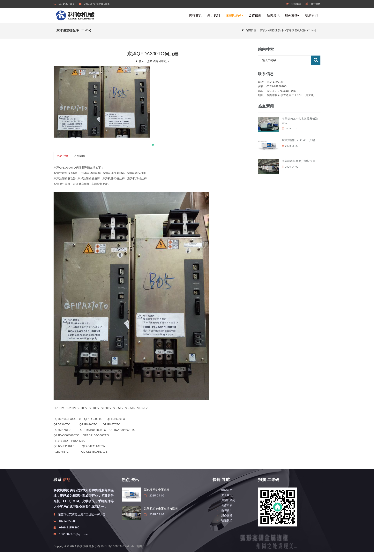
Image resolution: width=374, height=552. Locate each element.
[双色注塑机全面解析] (131, 495)
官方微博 (315, 4)
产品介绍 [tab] (62, 155)
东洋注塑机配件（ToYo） (302, 30)
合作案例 (255, 15)
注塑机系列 (234, 15)
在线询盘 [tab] (80, 155)
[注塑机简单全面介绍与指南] (131, 513)
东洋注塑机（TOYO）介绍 (298, 140)
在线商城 (296, 4)
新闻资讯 (273, 15)
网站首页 (195, 15)
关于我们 (213, 15)
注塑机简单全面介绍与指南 (298, 161)
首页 (263, 30)
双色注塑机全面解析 (156, 489)
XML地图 (136, 546)
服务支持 (291, 15)
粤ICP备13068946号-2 (115, 546)
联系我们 (311, 15)
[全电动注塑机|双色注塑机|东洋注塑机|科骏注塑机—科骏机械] (76, 15)
